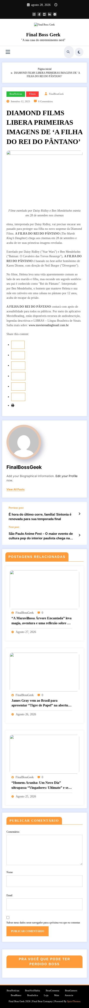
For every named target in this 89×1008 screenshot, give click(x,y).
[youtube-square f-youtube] (44, 14)
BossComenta (52, 990)
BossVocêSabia (32, 990)
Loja (46, 995)
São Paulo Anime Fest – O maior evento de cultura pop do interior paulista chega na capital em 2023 (41, 536)
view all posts (15, 489)
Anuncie (69, 995)
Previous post (16, 507)
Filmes (32, 94)
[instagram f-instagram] (34, 14)
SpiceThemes (73, 1001)
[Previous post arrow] (79, 513)
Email (9, 895)
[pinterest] (18, 386)
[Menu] (8, 52)
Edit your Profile (67, 476)
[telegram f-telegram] (55, 14)
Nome (9, 872)
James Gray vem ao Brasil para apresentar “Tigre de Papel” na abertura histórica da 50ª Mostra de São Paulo (41, 703)
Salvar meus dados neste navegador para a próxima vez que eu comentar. (43, 922)
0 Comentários (45, 101)
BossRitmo (16, 995)
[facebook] (18, 345)
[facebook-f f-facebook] (39, 14)
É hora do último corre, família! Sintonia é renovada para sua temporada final (40, 517)
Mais (56, 995)
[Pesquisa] (68, 52)
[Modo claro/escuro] (79, 52)
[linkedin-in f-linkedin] (50, 14)
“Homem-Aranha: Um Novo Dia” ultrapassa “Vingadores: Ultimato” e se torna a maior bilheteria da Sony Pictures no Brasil (41, 785)
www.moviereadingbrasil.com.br (49, 325)
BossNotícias (16, 94)
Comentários (12, 831)
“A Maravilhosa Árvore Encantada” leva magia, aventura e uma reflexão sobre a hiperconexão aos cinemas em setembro (41, 621)
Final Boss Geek (43, 34)
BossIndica (32, 995)
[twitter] (18, 355)
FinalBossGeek (56, 94)
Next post (14, 527)
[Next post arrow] (79, 535)
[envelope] (18, 376)
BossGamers (71, 990)
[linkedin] (18, 365)
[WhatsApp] (18, 397)
